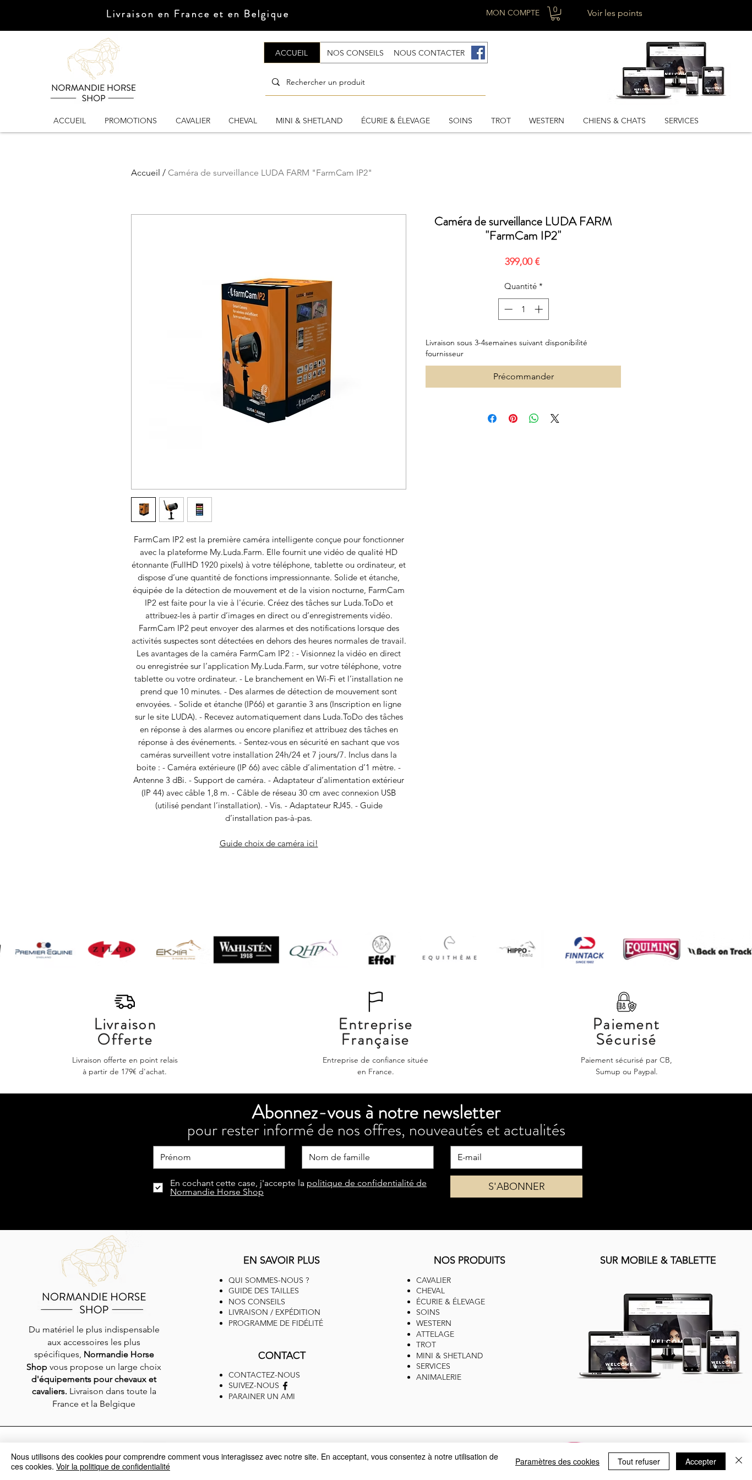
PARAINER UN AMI (261, 1396)
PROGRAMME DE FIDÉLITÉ (275, 1323)
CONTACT (282, 1356)
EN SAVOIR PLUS (281, 1260)
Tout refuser (639, 1461)
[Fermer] (738, 1461)
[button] (555, 13)
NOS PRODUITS (469, 1260)
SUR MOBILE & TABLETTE (658, 1260)
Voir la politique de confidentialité (113, 1466)
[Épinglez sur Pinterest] (513, 418)
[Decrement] (507, 309)
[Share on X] (555, 418)
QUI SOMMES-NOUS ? (268, 1280)
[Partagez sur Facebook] (492, 418)
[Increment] (539, 309)
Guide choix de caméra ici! (269, 843)
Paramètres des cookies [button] (557, 1461)
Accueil (145, 172)
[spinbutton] (523, 309)
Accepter (700, 1461)
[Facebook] (478, 52)
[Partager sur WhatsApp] (534, 418)
